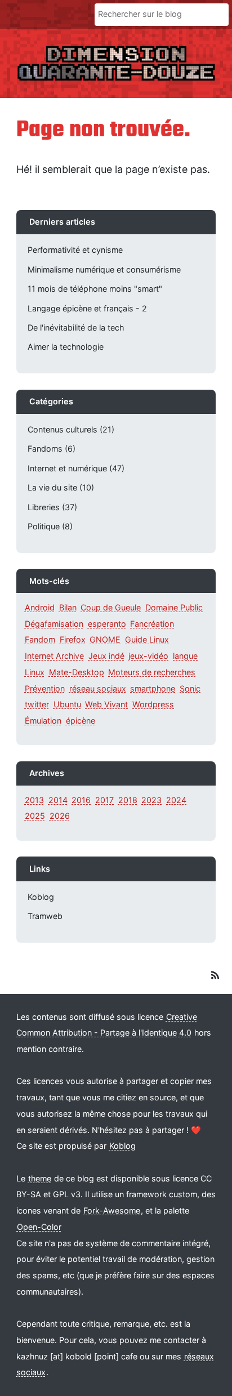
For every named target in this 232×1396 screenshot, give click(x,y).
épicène (80, 720)
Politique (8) (50, 526)
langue (185, 656)
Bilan (68, 607)
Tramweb (45, 916)
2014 (58, 800)
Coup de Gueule (111, 607)
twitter (37, 704)
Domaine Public (174, 607)
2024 (176, 800)
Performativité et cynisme (75, 250)
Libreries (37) (52, 507)
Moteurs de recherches (151, 672)
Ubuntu (67, 704)
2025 (35, 815)
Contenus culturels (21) (71, 429)
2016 (81, 800)
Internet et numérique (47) (76, 468)
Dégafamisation (54, 623)
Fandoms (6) (51, 448)
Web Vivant (106, 704)
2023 (151, 800)
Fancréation (152, 623)
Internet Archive (54, 656)
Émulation (43, 720)
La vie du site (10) (61, 487)
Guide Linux (147, 639)
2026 (60, 815)
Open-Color (39, 1227)
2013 (34, 800)
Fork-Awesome (111, 1210)
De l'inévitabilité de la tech (76, 327)
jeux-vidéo (148, 656)
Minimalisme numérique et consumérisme (104, 269)
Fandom (40, 639)
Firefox (73, 639)
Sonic (190, 688)
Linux (34, 672)
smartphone (152, 688)
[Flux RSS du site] (215, 976)
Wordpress (153, 704)
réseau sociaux (97, 688)
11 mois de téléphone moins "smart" (95, 288)
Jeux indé (106, 656)
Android (40, 607)
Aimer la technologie (66, 346)
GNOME (105, 639)
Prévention (45, 688)
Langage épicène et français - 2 (87, 308)
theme (39, 1178)
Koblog (41, 897)
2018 (127, 800)
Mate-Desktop (76, 672)
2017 (104, 800)
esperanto (107, 623)
